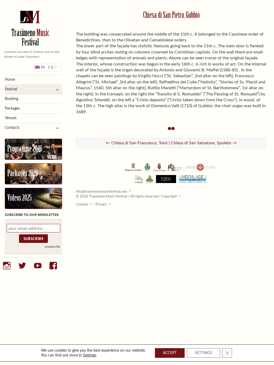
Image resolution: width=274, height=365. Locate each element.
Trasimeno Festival (30, 38)
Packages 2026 (22, 174)
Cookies (82, 204)
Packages (12, 108)
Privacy (101, 204)
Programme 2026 (24, 149)
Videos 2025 (19, 198)
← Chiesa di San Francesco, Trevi (137, 143)
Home (10, 79)
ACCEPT (170, 353)
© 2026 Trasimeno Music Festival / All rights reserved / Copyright (126, 196)
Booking (11, 99)
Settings (89, 355)
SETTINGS (203, 353)
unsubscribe (52, 246)
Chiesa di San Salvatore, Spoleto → (204, 143)
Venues (11, 118)
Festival (11, 89)
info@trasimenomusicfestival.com (101, 191)
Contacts (12, 128)
